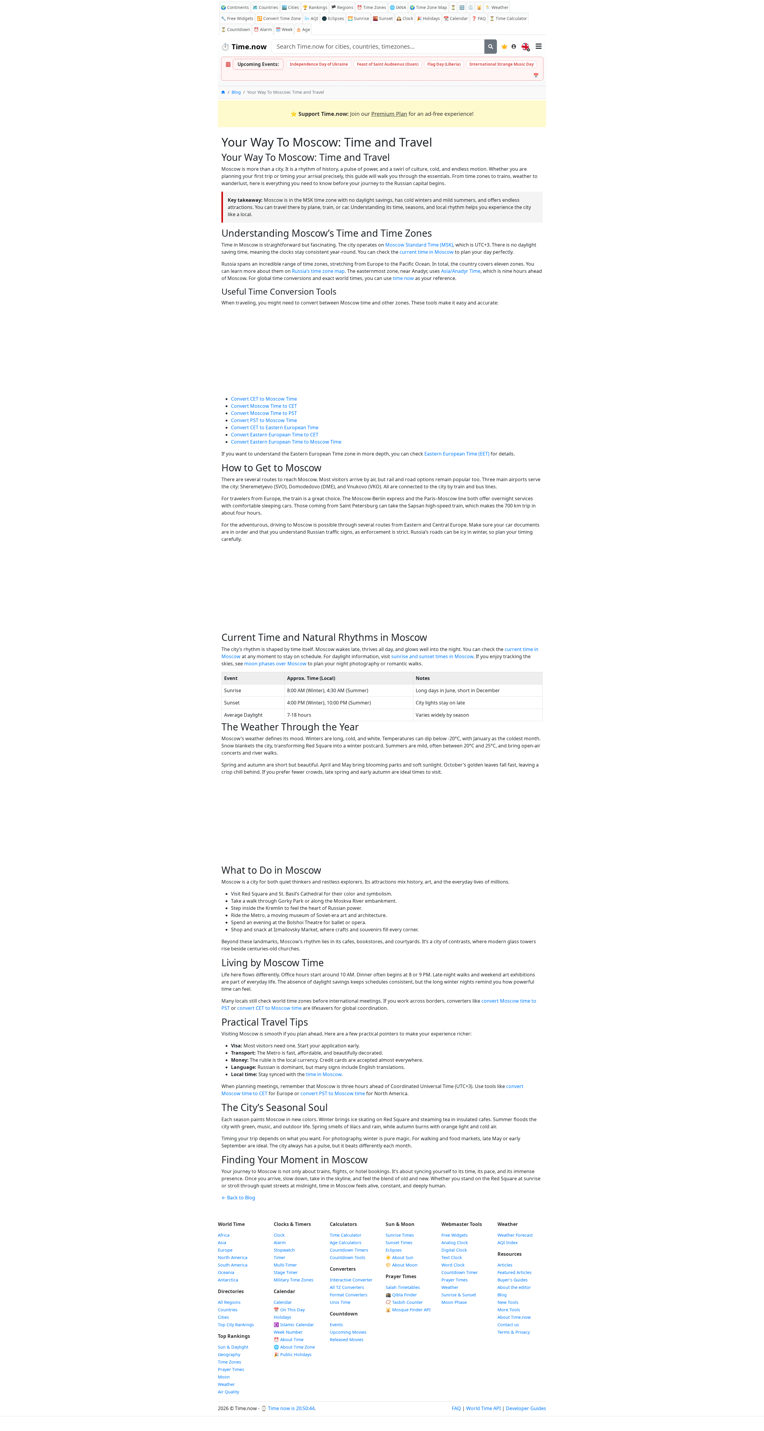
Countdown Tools (347, 1257)
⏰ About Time (289, 1339)
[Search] (490, 46)
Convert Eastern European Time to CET (274, 434)
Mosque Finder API (408, 1309)
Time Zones (371, 7)
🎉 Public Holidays (293, 1354)
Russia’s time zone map (318, 271)
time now (403, 278)
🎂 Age (303, 29)
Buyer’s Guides (512, 1280)
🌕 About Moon (402, 1265)
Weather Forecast (515, 1235)
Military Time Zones (293, 1280)
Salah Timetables (403, 1287)
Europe (225, 1250)
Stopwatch (284, 1250)
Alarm (263, 29)
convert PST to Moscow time (333, 1093)
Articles (504, 1265)
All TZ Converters (347, 1287)
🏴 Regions (342, 7)
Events (336, 1324)
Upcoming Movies (348, 1332)
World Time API (483, 1408)
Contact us (508, 1324)
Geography (229, 1354)
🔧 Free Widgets (237, 18)
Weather (226, 1384)
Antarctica (228, 1280)
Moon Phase (454, 1302)
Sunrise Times (400, 1235)
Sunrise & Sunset (458, 1295)
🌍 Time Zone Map (428, 7)
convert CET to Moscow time (269, 1008)
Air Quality (228, 1392)
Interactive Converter (351, 1280)
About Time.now (514, 1317)
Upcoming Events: (258, 64)
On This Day (289, 1309)
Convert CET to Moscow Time (264, 399)
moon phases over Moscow (275, 663)
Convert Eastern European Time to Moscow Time (286, 441)
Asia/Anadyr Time (460, 271)
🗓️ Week (283, 29)
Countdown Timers (349, 1250)
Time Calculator (345, 1235)
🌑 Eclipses (333, 18)
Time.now (244, 46)
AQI (311, 18)
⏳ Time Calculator (508, 18)
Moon (224, 1377)
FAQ (479, 18)
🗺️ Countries (265, 7)
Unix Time (340, 1302)
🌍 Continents (235, 7)
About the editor (514, 1287)
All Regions (229, 1302)
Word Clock (453, 1265)
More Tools (508, 1309)
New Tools (507, 1302)
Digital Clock (454, 1250)
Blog (236, 92)
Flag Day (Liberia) (443, 64)
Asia (222, 1242)
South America (232, 1265)
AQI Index (507, 1242)
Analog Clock (454, 1242)
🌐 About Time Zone (294, 1347)
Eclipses (394, 1250)
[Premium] (504, 46)
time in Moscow (323, 1074)
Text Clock (451, 1257)
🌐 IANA (398, 7)
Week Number (288, 1332)
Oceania (226, 1272)
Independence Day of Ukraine (319, 64)
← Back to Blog (238, 1197)
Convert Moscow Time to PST (264, 413)
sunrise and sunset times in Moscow (432, 656)
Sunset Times (399, 1242)
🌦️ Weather (497, 7)
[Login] (514, 46)
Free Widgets (454, 1235)
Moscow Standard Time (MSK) (419, 244)
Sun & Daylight (233, 1347)
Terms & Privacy (513, 1332)
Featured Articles (514, 1272)
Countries (228, 1309)
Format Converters (348, 1295)
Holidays (428, 18)
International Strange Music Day (501, 64)
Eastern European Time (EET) (456, 453)
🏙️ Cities (290, 7)
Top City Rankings (236, 1324)
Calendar (455, 18)
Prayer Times (231, 1369)
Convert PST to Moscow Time (264, 420)
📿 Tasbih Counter (404, 1302)
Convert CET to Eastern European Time (274, 427)
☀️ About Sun (399, 1257)
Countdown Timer (459, 1272)
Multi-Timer (285, 1265)
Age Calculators (345, 1242)
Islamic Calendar (294, 1324)
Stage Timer (286, 1272)
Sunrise (358, 18)
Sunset (383, 18)
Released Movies (346, 1339)
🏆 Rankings (315, 7)
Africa (223, 1235)
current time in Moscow (427, 252)
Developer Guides (526, 1408)
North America (232, 1257)
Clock (404, 18)
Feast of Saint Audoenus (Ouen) (387, 64)
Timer (279, 1257)
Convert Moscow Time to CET (264, 406)
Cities (223, 1317)
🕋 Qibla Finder (401, 1295)
